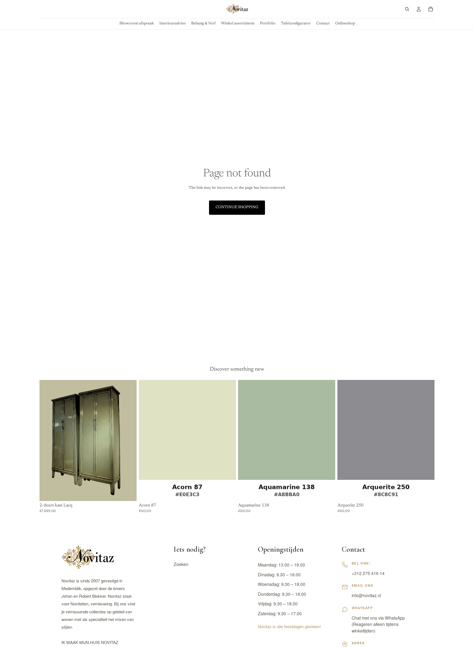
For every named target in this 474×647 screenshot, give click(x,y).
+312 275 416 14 (368, 573)
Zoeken (181, 564)
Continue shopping (237, 207)
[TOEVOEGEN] (128, 492)
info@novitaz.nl (366, 595)
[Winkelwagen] (431, 9)
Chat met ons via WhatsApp (378, 618)
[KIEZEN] (227, 492)
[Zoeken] (407, 9)
